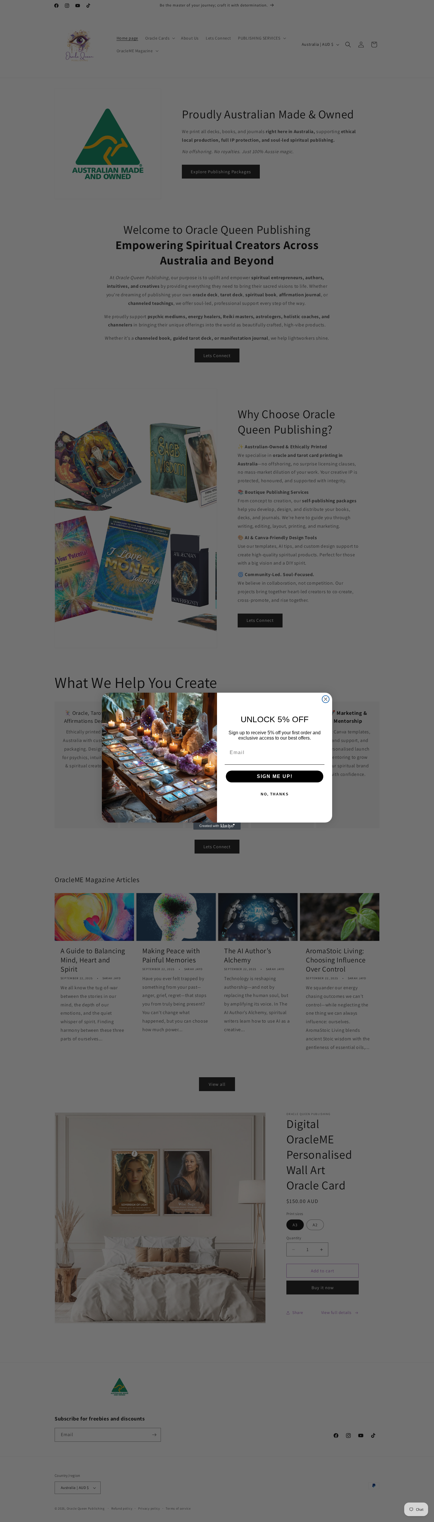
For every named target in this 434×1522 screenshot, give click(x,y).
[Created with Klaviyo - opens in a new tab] (217, 826)
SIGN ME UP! (275, 776)
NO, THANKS (275, 794)
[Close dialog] (325, 699)
